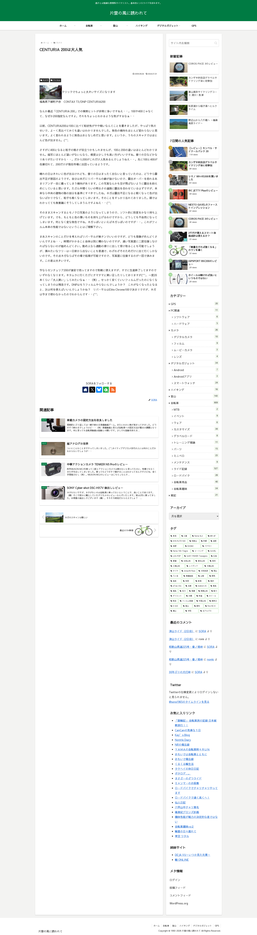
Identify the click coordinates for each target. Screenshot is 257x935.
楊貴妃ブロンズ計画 (187, 812)
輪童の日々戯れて (185, 831)
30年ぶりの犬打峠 (180, 672)
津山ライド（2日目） (182, 631)
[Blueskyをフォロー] (99, 390)
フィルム (56, 80)
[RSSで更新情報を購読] (113, 390)
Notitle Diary (183, 740)
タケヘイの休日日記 (187, 769)
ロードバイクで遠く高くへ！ (192, 797)
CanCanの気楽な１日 (188, 730)
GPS (217, 925)
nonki (210, 659)
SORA (202, 631)
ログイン (175, 880)
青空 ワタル (182, 836)
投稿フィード (178, 887)
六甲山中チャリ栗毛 (187, 807)
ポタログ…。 (183, 773)
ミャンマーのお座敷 (187, 783)
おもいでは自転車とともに (191, 754)
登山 (174, 925)
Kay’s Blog (182, 735)
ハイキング (185, 925)
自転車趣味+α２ (184, 826)
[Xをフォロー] (92, 390)
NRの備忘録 (182, 744)
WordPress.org (179, 903)
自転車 (166, 925)
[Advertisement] (99, 61)
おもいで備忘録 (184, 759)
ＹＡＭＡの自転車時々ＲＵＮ (192, 749)
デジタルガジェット (202, 925)
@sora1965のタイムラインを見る (189, 702)
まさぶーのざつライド (188, 778)
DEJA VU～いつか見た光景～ (192, 855)
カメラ (45, 80)
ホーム (156, 925)
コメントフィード (180, 895)
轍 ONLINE (182, 860)
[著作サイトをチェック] (85, 390)
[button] (215, 43)
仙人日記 (180, 802)
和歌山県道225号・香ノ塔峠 (186, 647)
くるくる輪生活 (184, 764)
